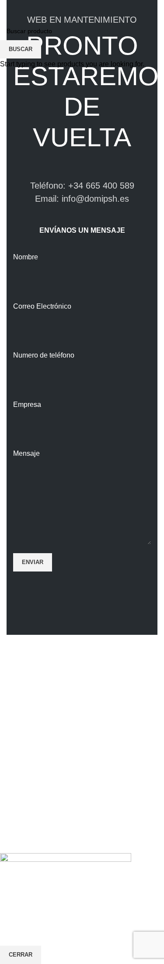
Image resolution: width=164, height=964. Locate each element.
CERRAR (20, 954)
